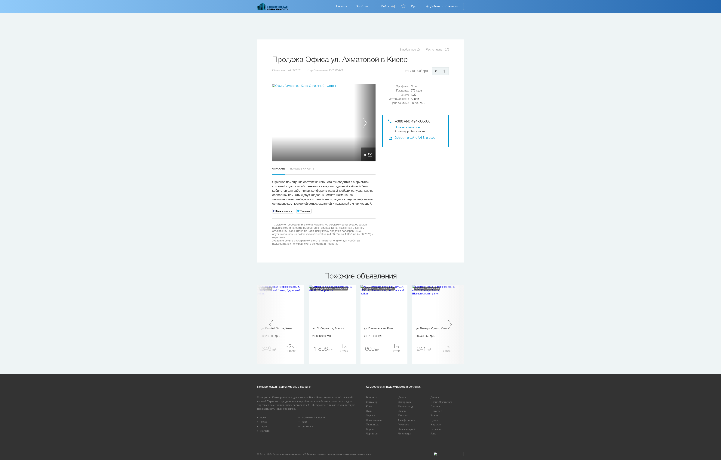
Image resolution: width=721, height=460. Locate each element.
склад (263, 421)
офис (263, 417)
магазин (265, 430)
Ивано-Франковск (441, 401)
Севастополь (374, 419)
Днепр (402, 397)
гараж (264, 426)
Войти (385, 6)
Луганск (435, 406)
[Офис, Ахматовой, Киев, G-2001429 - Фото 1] (324, 122)
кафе (305, 421)
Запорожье (405, 401)
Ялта (433, 433)
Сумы (434, 419)
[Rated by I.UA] (449, 454)
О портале (362, 6)
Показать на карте (302, 169)
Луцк (369, 410)
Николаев (436, 410)
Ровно (434, 415)
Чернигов (372, 433)
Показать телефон (407, 127)
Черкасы (436, 428)
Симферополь (406, 419)
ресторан (307, 426)
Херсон (370, 428)
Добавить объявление (444, 6)
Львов (402, 410)
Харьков (436, 424)
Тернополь (372, 424)
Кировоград (405, 406)
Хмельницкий (406, 428)
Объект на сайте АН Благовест (415, 138)
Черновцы (404, 433)
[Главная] (272, 6)
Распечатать (434, 49)
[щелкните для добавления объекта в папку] (418, 49)
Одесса (370, 415)
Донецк (435, 397)
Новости (341, 6)
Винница (371, 397)
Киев (369, 406)
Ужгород (403, 424)
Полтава (403, 415)
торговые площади (313, 417)
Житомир (372, 401)
